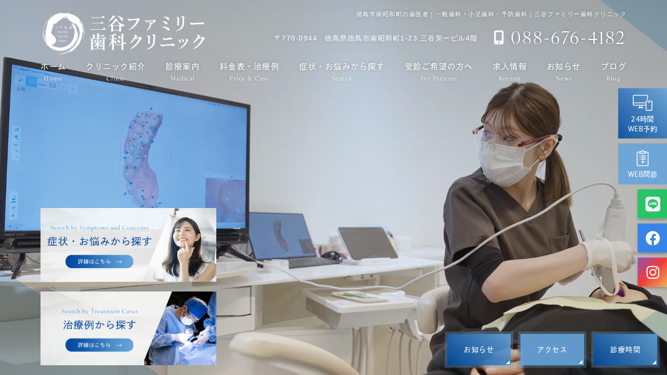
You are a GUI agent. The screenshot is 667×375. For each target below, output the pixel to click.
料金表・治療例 (250, 71)
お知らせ (564, 71)
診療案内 (183, 71)
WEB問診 (642, 174)
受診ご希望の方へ (439, 71)
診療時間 (625, 349)
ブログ (614, 71)
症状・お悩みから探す (342, 71)
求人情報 (510, 71)
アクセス (552, 349)
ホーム (53, 71)
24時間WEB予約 (642, 124)
